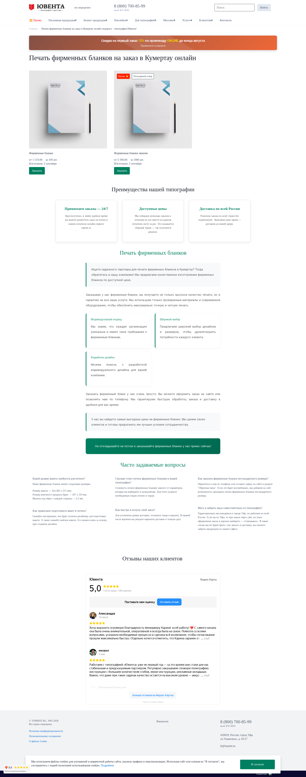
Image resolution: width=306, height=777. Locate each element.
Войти (264, 7)
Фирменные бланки (41, 153)
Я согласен (257, 764)
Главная (33, 28)
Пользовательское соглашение (45, 736)
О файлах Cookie (38, 741)
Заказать (37, 170)
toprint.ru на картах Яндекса (153, 702)
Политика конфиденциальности (46, 731)
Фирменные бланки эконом (131, 153)
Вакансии (162, 721)
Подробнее (107, 765)
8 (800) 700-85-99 (130, 6)
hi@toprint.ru (227, 745)
